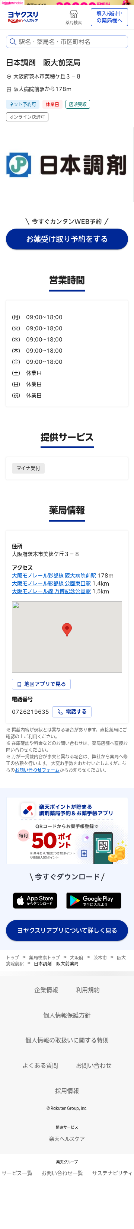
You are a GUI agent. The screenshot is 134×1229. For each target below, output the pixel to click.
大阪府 (76, 957)
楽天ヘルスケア (67, 1139)
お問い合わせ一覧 (62, 1173)
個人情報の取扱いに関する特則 (67, 1040)
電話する (76, 711)
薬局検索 (74, 22)
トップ (12, 957)
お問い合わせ (94, 1066)
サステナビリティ (112, 1173)
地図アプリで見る (45, 684)
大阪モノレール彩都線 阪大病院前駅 (54, 575)
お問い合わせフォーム (37, 770)
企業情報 (46, 990)
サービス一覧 (16, 1173)
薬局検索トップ (44, 957)
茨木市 (100, 957)
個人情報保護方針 (67, 1015)
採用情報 (67, 1091)
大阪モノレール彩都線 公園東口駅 (51, 583)
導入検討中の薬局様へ (109, 17)
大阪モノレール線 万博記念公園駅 (51, 591)
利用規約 (88, 990)
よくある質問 (40, 1066)
